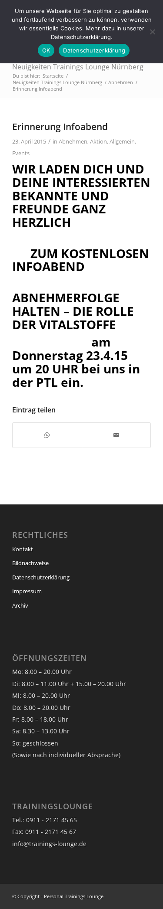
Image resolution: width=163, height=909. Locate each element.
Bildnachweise (30, 563)
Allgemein (122, 141)
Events (21, 153)
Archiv (20, 605)
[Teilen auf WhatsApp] (47, 435)
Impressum (27, 591)
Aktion (98, 141)
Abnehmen (73, 141)
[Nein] (152, 31)
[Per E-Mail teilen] (116, 435)
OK (46, 50)
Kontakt (22, 549)
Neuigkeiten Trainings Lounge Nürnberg (77, 67)
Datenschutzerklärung (41, 577)
